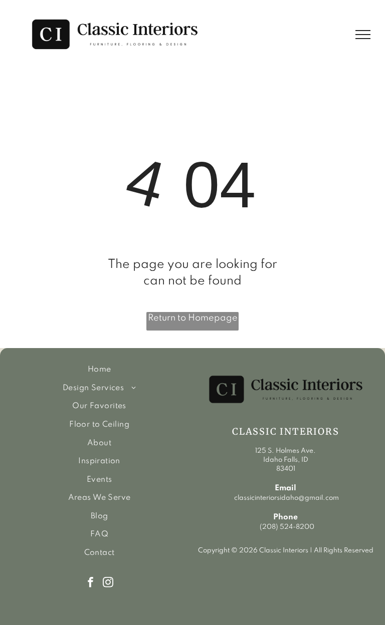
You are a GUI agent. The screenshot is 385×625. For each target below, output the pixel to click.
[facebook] (90, 583)
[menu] (363, 35)
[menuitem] (99, 370)
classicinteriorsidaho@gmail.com (286, 498)
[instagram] (108, 583)
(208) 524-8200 (287, 527)
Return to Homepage (193, 318)
